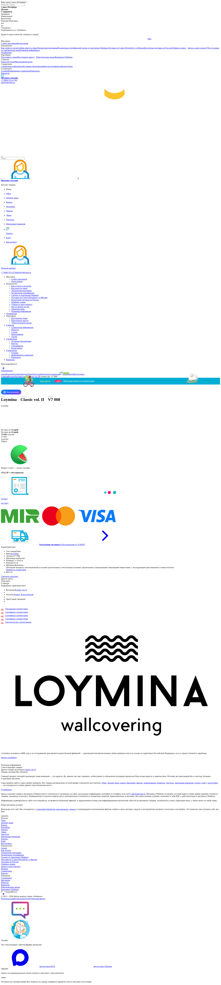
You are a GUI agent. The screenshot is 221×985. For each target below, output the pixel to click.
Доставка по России (10, 862)
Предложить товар (9, 57)
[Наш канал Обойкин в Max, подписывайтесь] (2, 75)
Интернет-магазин (9, 78)
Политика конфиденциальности (15, 899)
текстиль (170, 783)
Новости (5, 62)
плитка (197, 783)
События (10, 325)
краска (123, 783)
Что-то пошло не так (20, 307)
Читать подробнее (9, 758)
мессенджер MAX (47, 966)
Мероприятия (21, 62)
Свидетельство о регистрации (18, 622)
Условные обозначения (33, 66)
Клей (3, 841)
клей (204, 783)
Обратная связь (13, 50)
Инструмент (6, 843)
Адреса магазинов (9, 43)
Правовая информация (30, 50)
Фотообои (5, 827)
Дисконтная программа (47, 48)
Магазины (5, 880)
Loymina (15, 554)
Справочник (11, 339)
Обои (104, 783)
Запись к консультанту (197, 48)
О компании (11, 350)
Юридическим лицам (45, 57)
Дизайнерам (6, 52)
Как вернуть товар (29, 48)
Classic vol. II (21, 590)
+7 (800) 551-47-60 (9, 80)
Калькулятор (67, 66)
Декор (3, 832)
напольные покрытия (184, 783)
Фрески (4, 830)
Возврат (4, 869)
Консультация (13, 392)
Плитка (4, 839)
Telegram (5, 39)
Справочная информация (12, 66)
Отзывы (4, 71)
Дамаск (17, 594)
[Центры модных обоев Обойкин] (110, 153)
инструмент (213, 783)
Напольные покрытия (10, 836)
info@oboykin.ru (8, 82)
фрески (139, 783)
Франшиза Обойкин (64, 57)
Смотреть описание (9, 576)
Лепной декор (7, 823)
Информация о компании (19, 71)
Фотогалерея (22, 43)
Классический (27, 594)
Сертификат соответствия (16, 612)
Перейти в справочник (16, 570)
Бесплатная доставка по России (158, 48)
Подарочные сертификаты (69, 48)
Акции (30, 62)
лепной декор (113, 783)
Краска (4, 825)
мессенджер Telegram (102, 966)
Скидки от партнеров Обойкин (94, 48)
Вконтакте (78, 39)
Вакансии (5, 73)
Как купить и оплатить (11, 48)
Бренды (46, 66)
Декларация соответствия (16, 609)
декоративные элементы (154, 783)
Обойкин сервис (179, 48)
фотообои (131, 783)
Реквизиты (35, 71)
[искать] (2, 156)
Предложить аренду (26, 57)
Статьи (12, 62)
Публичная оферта (37, 899)
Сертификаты (56, 66)
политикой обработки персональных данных (56, 809)
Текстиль (5, 834)
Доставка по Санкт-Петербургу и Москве (126, 48)
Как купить (6, 850)
